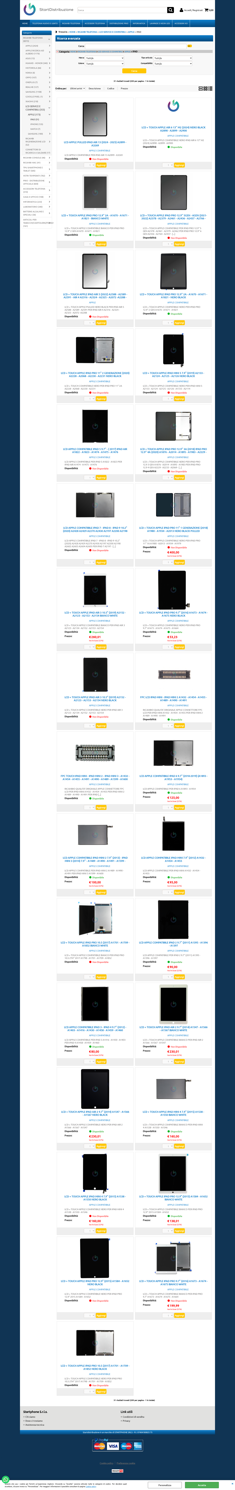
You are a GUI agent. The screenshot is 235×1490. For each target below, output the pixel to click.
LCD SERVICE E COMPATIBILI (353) (35, 108)
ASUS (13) (30, 58)
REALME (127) (32, 87)
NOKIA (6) (30, 72)
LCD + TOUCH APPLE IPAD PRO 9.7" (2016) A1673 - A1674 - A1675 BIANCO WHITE (173, 1282)
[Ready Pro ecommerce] (117, 1471)
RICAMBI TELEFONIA (71, 23)
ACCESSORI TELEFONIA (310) (34, 190)
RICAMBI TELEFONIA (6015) (33, 39)
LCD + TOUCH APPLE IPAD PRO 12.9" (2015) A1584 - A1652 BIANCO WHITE (173, 1198)
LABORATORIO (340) (33, 206)
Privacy (126, 1420)
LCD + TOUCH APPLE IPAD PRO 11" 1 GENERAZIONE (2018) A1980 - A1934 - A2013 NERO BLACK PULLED (173, 529)
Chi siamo (30, 1416)
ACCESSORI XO (181, 23)
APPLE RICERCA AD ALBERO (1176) (35, 52)
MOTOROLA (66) (33, 67)
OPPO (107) (31, 77)
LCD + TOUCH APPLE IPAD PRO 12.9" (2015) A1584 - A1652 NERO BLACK (95, 1282)
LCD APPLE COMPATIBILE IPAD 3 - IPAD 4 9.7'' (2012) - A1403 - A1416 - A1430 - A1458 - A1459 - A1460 (95, 1028)
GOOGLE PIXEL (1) (34, 96)
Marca (81, 57)
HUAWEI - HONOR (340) (37, 63)
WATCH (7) (35, 129)
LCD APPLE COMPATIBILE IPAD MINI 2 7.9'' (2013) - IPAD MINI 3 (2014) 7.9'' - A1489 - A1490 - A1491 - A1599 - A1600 (95, 860)
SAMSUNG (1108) (34, 91)
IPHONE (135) (36, 124)
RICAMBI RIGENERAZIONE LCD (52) (35, 141)
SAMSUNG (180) (35, 133)
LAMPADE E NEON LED (160, 23)
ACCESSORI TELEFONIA (95, 23)
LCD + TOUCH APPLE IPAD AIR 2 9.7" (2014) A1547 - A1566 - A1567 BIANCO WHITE (174, 1028)
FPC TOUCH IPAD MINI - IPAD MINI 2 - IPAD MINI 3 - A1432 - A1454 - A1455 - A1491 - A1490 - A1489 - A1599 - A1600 (95, 777)
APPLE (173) (34, 114)
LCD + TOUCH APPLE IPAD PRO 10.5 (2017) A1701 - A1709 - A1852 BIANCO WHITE (95, 944)
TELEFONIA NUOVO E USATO (45, 23)
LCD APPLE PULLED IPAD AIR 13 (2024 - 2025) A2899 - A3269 (95, 143)
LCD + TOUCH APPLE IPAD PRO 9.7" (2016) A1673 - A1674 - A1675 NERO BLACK (173, 614)
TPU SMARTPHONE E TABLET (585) (33, 169)
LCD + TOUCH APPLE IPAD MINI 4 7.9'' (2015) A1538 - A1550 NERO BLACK (95, 1198)
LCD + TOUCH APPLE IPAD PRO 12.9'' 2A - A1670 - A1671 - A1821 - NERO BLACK (173, 295)
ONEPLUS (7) (32, 82)
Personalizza (164, 1485)
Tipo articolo (146, 57)
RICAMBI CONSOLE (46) (34, 157)
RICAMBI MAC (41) (31, 162)
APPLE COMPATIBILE (99, 150)
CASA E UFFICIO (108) (33, 196)
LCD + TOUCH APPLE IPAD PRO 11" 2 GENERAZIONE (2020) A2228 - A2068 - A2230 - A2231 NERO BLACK (95, 374)
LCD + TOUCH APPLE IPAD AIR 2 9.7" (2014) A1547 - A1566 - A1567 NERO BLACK (95, 1113)
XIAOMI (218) (32, 101)
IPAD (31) (34, 119)
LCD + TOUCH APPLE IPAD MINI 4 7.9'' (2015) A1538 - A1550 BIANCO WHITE (173, 1113)
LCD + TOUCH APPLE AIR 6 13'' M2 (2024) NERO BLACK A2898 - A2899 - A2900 (173, 129)
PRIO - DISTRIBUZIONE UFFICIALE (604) (33, 182)
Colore (81, 63)
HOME (25, 23)
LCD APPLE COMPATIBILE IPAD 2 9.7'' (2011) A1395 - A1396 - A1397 (173, 944)
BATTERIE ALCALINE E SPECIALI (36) (33, 213)
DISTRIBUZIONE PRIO (119, 23)
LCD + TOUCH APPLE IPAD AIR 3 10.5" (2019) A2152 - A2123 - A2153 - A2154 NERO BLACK (95, 698)
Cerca (81, 45)
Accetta (202, 1485)
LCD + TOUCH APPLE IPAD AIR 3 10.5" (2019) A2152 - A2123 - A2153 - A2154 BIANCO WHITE (95, 614)
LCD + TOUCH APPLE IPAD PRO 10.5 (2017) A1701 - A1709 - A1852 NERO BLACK (95, 1367)
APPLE (127, 51)
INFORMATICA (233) (32, 201)
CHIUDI (232, 1483)
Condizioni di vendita (133, 1416)
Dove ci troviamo (34, 1420)
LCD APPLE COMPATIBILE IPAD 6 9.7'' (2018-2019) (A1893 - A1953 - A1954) (174, 777)
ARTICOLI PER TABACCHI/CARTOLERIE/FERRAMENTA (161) (37, 222)
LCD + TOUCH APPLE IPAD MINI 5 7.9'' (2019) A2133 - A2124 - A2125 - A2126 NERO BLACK (173, 374)
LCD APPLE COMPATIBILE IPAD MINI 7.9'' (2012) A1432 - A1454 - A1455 (173, 859)
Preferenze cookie (126, 1463)
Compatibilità (146, 63)
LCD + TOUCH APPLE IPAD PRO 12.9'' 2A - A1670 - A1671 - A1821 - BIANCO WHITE (95, 217)
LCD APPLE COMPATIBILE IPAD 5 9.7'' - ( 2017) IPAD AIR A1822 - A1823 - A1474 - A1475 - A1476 (95, 450)
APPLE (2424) (32, 45)
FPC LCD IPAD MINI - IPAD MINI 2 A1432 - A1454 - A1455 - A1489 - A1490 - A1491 (173, 698)
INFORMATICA (139, 23)
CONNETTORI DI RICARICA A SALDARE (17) (38, 151)
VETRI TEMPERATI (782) (34, 175)
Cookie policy (91, 1486)
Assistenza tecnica (34, 1424)
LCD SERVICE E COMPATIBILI (110, 51)
